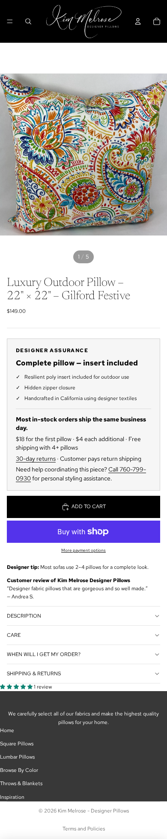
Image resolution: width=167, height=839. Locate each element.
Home (7, 730)
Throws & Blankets (21, 783)
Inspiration (12, 797)
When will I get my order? (44, 654)
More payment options (83, 550)
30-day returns (36, 458)
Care (14, 635)
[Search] (28, 21)
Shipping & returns (34, 673)
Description (24, 615)
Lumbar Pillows (17, 757)
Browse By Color (19, 770)
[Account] (137, 21)
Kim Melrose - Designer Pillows (93, 810)
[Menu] (10, 21)
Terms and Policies (84, 828)
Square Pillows (16, 743)
